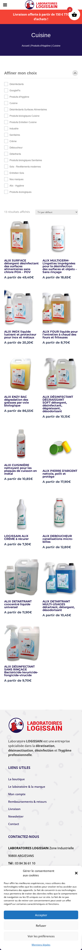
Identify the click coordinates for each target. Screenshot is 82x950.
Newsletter (15, 816)
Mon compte (17, 794)
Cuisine (14, 103)
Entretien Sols (17, 172)
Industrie (14, 128)
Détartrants (15, 153)
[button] (76, 873)
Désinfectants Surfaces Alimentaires (28, 109)
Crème (13, 141)
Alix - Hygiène (17, 185)
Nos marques (16, 179)
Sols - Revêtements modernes (25, 166)
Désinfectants (17, 84)
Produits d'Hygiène (41, 45)
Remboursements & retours (27, 801)
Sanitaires (15, 134)
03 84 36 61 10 (25, 863)
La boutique (16, 779)
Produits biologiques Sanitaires (26, 160)
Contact (13, 824)
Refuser (41, 926)
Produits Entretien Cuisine (23, 122)
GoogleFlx (15, 90)
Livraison (14, 809)
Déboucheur (16, 147)
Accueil (25, 45)
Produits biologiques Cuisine (24, 115)
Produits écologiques (20, 191)
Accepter (41, 915)
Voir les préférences (41, 936)
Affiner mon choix (20, 73)
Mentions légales (41, 944)
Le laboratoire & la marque (26, 786)
